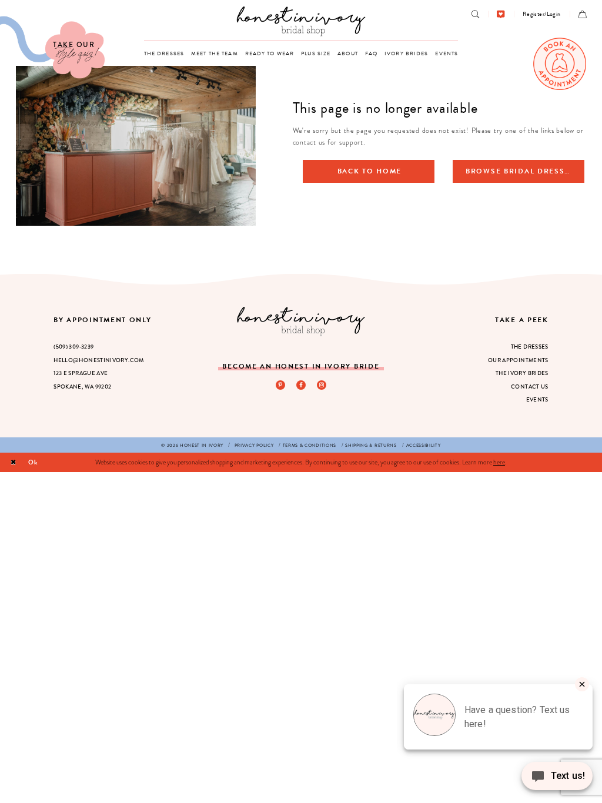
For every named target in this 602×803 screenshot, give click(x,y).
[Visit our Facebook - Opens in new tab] (301, 385)
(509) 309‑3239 (73, 347)
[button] (542, 14)
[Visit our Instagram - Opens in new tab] (321, 385)
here (499, 462)
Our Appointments (518, 360)
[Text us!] (557, 779)
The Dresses (530, 347)
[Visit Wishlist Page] (500, 14)
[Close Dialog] (13, 462)
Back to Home (369, 171)
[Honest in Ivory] (301, 321)
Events (537, 400)
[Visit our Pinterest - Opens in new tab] (280, 385)
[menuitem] (475, 14)
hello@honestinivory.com (98, 360)
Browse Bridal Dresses (520, 171)
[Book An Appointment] (559, 64)
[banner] (301, 21)
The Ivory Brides (522, 373)
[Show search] (475, 14)
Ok (33, 462)
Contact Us (530, 387)
